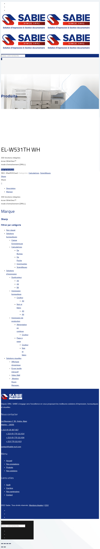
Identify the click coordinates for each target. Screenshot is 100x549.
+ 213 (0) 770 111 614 (15, 434)
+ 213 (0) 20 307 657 (9, 430)
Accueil (9, 461)
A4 (18, 284)
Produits (9, 467)
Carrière (9, 488)
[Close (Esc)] (2, 543)
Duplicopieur (16, 277)
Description (10, 188)
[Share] (5, 543)
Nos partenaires (12, 491)
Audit (8, 485)
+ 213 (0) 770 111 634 (15, 438)
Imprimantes (22, 264)
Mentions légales (36, 505)
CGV (47, 505)
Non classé (10, 230)
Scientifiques (45, 173)
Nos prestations (12, 464)
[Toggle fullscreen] (7, 543)
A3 (18, 281)
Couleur (20, 298)
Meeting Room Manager (15, 382)
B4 (18, 287)
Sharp (3, 176)
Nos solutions (11, 471)
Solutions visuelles (13, 358)
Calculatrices (34, 173)
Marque (9, 192)
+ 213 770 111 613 (13, 441)
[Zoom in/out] (10, 543)
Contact (9, 495)
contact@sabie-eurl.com (11, 447)
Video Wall (15, 375)
